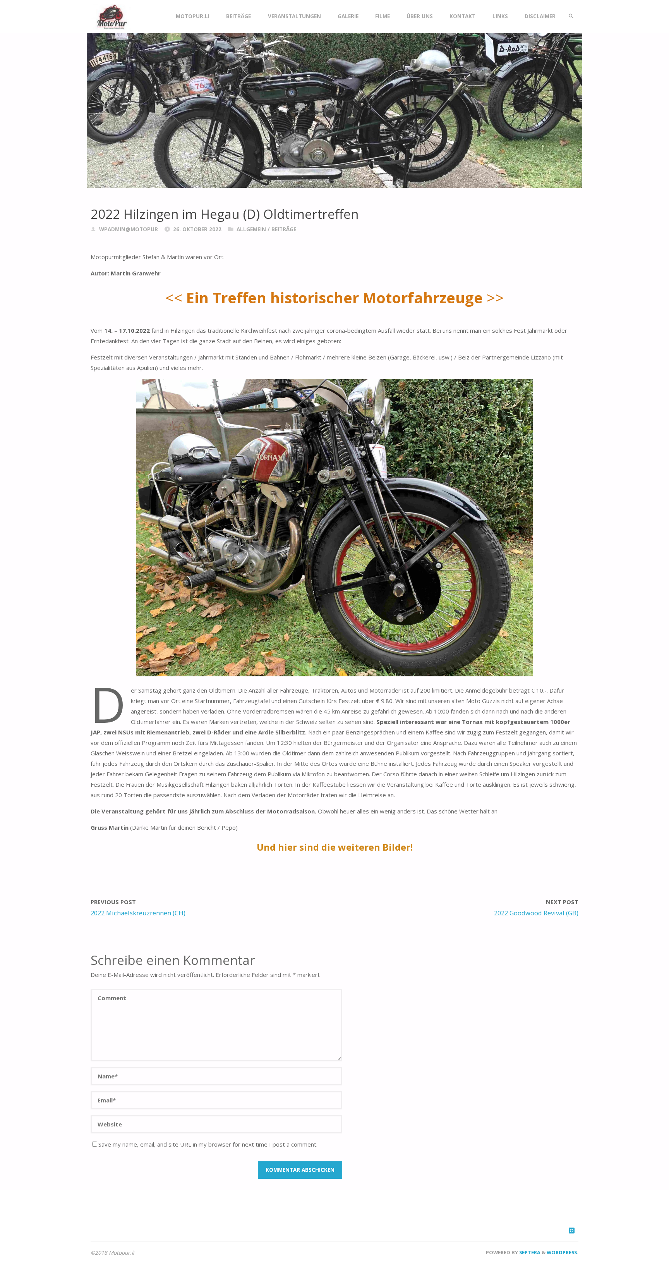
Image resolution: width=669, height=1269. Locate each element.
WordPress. (562, 1252)
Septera (529, 1252)
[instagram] (571, 1230)
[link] (571, 16)
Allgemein (251, 229)
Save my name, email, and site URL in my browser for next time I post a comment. (207, 1144)
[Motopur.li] (111, 16)
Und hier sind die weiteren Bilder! (335, 847)
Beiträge (283, 229)
